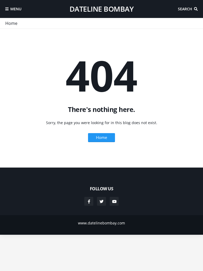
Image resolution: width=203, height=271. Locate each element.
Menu (15, 8)
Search (185, 8)
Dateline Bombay (102, 9)
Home (11, 23)
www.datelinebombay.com (101, 222)
